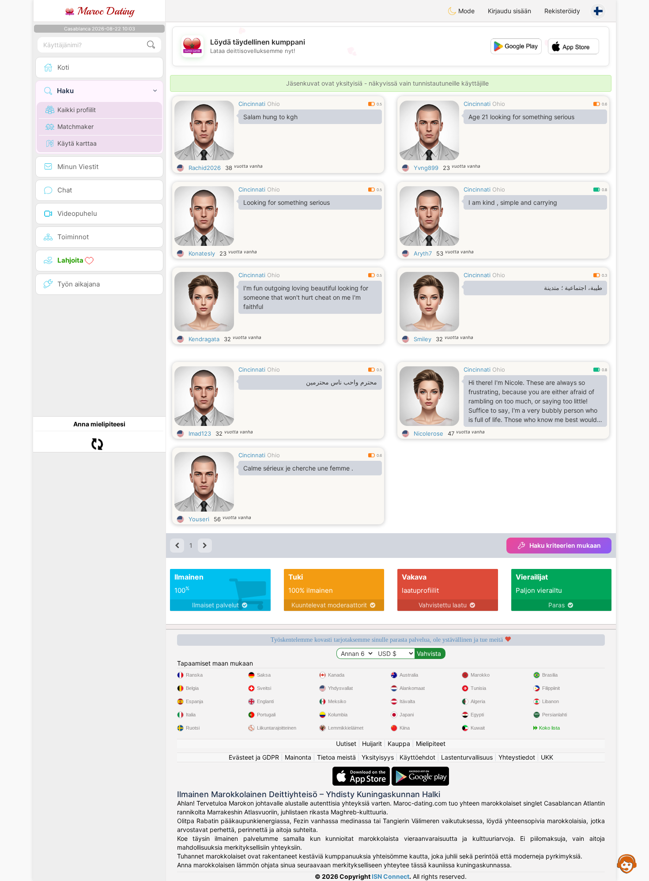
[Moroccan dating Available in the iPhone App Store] (362, 771)
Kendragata (204, 339)
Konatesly (202, 253)
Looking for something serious (286, 202)
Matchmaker (75, 126)
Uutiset (346, 743)
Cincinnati (251, 103)
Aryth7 (423, 253)
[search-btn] (151, 45)
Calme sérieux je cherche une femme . (298, 468)
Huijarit (372, 743)
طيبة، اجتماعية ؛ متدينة (573, 287)
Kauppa (399, 743)
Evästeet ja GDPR (254, 757)
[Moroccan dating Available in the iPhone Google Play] (420, 771)
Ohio (273, 103)
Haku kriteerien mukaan (565, 545)
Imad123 (200, 433)
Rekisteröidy (562, 11)
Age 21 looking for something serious (521, 116)
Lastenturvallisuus (467, 757)
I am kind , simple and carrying (512, 202)
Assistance (626, 863)
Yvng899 (426, 167)
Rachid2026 (205, 167)
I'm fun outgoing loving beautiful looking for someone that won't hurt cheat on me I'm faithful (305, 297)
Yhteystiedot (516, 757)
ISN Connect (390, 876)
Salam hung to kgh (270, 116)
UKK (547, 757)
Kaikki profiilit (76, 109)
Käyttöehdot (417, 757)
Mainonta (298, 757)
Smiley (422, 339)
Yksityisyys (378, 757)
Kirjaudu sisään (509, 11)
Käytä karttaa (77, 143)
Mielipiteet (430, 743)
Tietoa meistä (336, 757)
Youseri (199, 519)
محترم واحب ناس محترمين (341, 382)
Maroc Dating (104, 11)
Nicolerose (428, 433)
